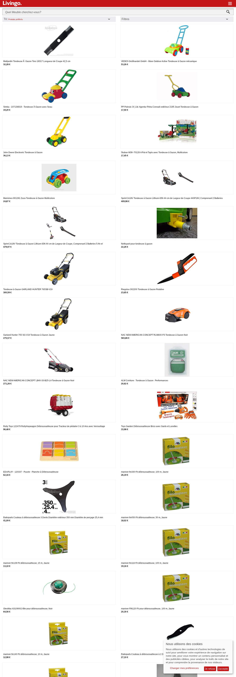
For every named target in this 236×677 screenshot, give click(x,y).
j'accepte (223, 668)
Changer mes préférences (184, 668)
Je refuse (210, 668)
